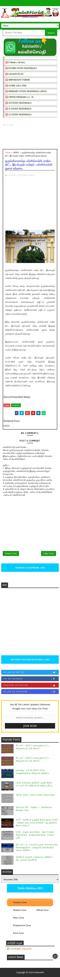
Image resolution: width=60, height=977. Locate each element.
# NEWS (16, 405)
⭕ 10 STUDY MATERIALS (18, 103)
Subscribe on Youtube (15, 685)
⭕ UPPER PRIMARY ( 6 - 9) (19, 97)
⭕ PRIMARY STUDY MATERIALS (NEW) (26, 91)
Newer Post (11, 553)
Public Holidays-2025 (30, 888)
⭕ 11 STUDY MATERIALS (18, 109)
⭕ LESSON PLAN (14, 74)
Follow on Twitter (13, 672)
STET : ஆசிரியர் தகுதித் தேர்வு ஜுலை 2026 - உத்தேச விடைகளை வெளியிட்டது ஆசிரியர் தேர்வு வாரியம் (37, 823)
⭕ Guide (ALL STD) (15, 86)
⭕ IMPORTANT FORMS (17, 80)
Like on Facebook (13, 679)
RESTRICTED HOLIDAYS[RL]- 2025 (30, 659)
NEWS (16, 152)
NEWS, (33, 175)
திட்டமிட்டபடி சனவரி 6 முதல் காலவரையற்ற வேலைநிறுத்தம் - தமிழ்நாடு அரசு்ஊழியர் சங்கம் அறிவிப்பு (37, 847)
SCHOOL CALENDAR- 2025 (30, 567)
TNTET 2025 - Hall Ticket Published (35, 795)
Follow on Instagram (15, 691)
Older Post (48, 553)
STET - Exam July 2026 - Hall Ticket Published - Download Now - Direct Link (35, 835)
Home (8, 152)
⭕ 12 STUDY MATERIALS (18, 114)
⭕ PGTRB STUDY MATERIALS (21, 68)
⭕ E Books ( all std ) (15, 62)
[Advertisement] (30, 137)
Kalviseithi (39, 972)
